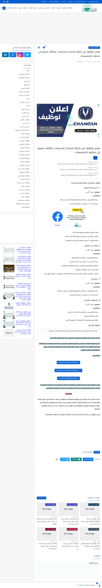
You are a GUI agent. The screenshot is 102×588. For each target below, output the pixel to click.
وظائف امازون (24, 179)
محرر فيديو (25, 116)
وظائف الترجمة (24, 137)
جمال (27, 105)
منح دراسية (25, 123)
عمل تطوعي (25, 112)
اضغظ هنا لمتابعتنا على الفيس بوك (67, 370)
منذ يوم (97, 517)
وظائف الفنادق (24, 161)
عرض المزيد (41, 498)
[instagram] (20, 54)
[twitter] (27, 54)
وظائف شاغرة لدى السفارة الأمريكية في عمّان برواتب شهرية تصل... (48, 546)
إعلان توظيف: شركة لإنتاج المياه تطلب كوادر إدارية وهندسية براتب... (69, 521)
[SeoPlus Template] (99, 585)
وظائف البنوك (25, 133)
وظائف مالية (25, 197)
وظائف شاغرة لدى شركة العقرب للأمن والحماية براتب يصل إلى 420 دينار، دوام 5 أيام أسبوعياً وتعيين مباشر (23, 296)
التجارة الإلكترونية (23, 77)
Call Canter (25, 207)
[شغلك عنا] (87, 8)
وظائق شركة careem (22, 204)
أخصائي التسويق (24, 74)
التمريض (26, 81)
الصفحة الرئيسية (93, 1)
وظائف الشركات (24, 158)
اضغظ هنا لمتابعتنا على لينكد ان (68, 378)
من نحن (63, 1)
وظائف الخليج (23, 8)
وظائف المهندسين (23, 175)
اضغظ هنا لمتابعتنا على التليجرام (68, 362)
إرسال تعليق (93, 563)
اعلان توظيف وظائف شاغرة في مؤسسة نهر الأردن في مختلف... (77, 169)
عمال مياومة (25, 109)
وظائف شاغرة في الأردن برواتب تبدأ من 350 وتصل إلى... (70, 546)
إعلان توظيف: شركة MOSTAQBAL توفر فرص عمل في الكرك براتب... (90, 521)
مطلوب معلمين (24, 119)
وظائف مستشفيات (23, 200)
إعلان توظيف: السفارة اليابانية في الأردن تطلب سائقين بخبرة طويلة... (47, 521)
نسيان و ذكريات (24, 126)
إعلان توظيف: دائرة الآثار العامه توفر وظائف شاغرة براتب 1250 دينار (23, 313)
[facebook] (4, 1)
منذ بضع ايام (96, 541)
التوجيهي (26, 84)
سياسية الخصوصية (80, 1)
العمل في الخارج (44, 8)
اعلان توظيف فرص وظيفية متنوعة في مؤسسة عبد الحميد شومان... (76, 164)
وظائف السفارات (24, 154)
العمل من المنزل (24, 95)
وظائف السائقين (11, 8)
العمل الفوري (33, 8)
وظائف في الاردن (94, 47)
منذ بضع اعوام (91, 161)
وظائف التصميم (24, 140)
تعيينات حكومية (56, 8)
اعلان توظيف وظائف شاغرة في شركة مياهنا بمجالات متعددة (78, 175)
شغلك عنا (44, 1)
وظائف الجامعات (24, 144)
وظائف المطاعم (67, 8)
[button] (88, 459)
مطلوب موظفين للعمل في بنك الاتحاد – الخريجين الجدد (23, 276)
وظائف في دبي (24, 193)
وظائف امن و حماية (23, 182)
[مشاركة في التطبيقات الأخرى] (56, 459)
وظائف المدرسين (23, 168)
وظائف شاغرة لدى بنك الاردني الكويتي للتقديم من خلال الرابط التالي (23, 331)
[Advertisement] (51, 29)
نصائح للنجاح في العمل (22, 130)
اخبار (27, 70)
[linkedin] (7, 1)
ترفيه (27, 98)
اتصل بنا (70, 1)
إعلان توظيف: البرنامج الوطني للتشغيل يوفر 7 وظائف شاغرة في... (90, 546)
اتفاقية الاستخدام (54, 1)
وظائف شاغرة (24, 186)
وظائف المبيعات (24, 165)
